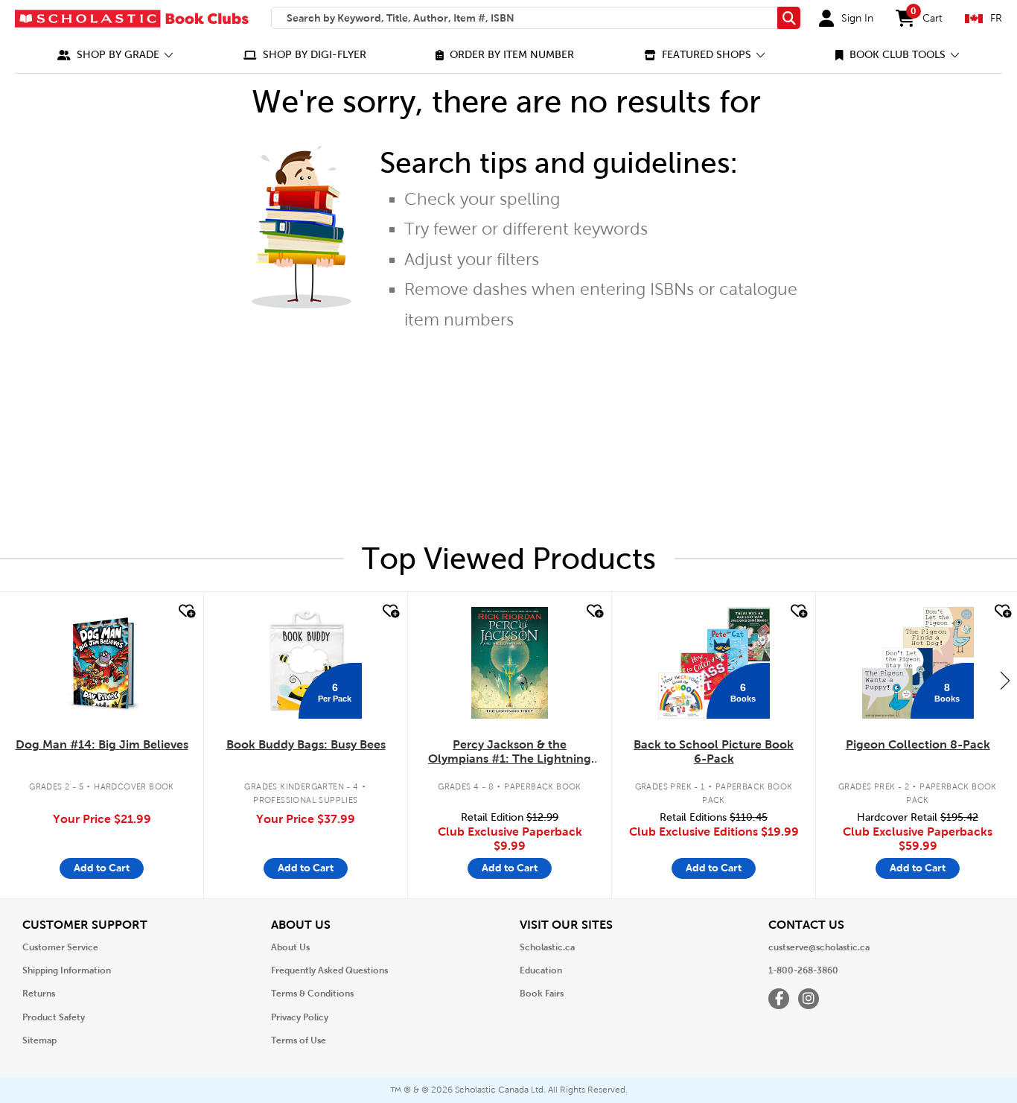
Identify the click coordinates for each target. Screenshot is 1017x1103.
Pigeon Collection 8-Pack (918, 744)
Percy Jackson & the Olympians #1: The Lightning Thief (509, 752)
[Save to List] (185, 611)
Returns (38, 993)
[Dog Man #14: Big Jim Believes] (101, 663)
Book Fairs (542, 993)
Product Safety (53, 1017)
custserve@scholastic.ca (819, 947)
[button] (115, 54)
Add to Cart (102, 868)
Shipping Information (66, 970)
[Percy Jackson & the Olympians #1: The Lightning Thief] (509, 663)
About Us (290, 947)
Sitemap (39, 1040)
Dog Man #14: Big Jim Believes (102, 744)
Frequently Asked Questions (329, 970)
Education (541, 970)
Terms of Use (298, 1040)
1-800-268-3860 (803, 970)
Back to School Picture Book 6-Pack (714, 751)
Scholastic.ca (547, 947)
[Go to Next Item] (1005, 680)
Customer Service (60, 947)
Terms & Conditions (312, 993)
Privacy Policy (299, 1017)
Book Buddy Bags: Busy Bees (306, 744)
